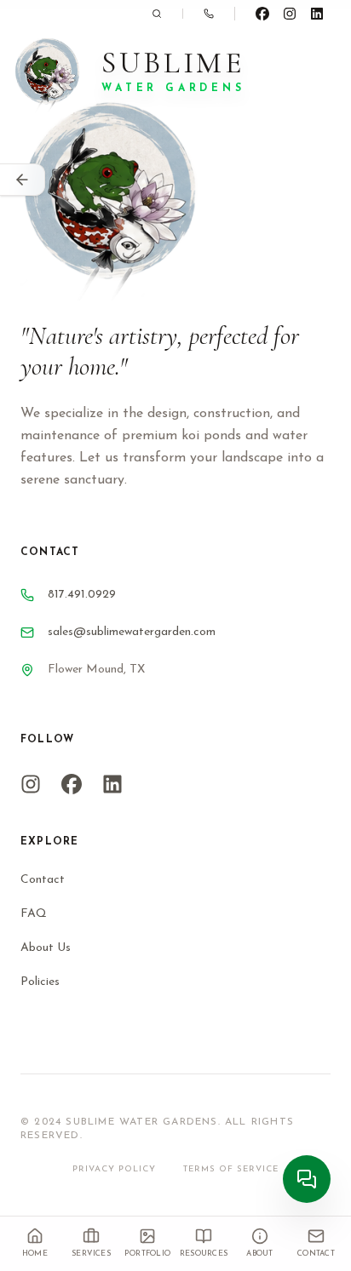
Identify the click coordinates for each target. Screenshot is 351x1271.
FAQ (33, 913)
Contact (42, 879)
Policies (40, 982)
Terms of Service (231, 1169)
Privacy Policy (114, 1169)
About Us (45, 948)
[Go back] (22, 179)
